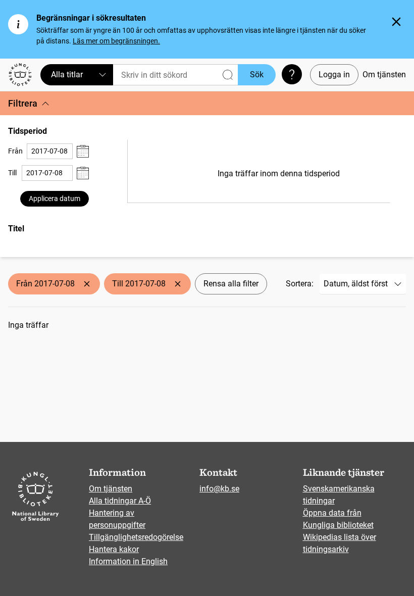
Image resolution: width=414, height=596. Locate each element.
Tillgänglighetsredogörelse (136, 537)
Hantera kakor (114, 549)
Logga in (334, 74)
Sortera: (300, 283)
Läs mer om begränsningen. (116, 41)
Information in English (128, 561)
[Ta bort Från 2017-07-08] (87, 284)
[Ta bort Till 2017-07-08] (178, 284)
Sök (257, 74)
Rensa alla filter (230, 283)
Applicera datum (54, 198)
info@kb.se (219, 488)
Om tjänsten (384, 74)
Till (12, 173)
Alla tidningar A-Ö (120, 501)
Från (15, 151)
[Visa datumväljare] (83, 151)
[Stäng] (396, 21)
